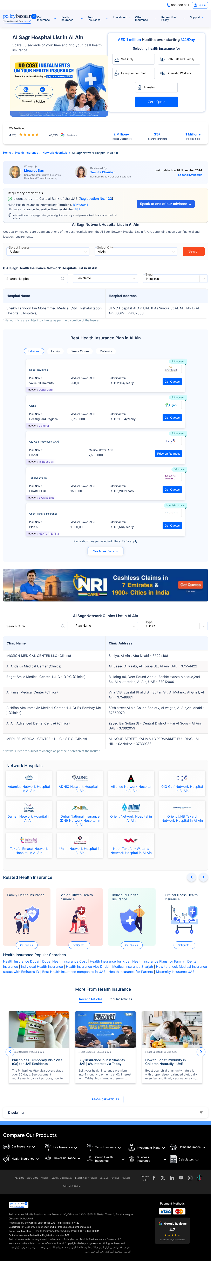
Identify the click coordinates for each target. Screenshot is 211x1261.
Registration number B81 (55, 1235)
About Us (19, 1178)
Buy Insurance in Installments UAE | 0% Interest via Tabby (102, 1062)
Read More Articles (105, 1099)
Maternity (106, 351)
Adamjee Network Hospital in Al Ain (29, 788)
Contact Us (32, 1178)
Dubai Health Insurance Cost (64, 961)
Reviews (115, 1178)
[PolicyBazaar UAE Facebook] (154, 1178)
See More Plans (103, 551)
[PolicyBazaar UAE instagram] (190, 1178)
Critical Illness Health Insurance (181, 897)
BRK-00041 (80, 204)
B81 (77, 209)
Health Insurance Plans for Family (158, 961)
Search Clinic (16, 626)
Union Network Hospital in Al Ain (80, 851)
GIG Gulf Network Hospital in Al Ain (182, 788)
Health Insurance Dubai (21, 961)
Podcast (126, 1178)
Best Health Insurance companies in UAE (74, 972)
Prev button (191, 877)
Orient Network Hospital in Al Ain (131, 818)
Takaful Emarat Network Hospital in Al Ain (29, 851)
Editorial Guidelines (72, 1186)
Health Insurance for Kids (109, 961)
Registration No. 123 (96, 198)
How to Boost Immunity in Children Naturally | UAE (165, 1062)
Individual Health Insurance (125, 897)
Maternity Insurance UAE (175, 972)
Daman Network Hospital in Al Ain (28, 818)
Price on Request (168, 453)
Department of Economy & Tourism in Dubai (32, 1226)
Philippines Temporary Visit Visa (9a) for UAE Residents (37, 1062)
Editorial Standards (190, 174)
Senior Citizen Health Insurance (76, 897)
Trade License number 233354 (74, 1226)
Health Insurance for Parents (131, 972)
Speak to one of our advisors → (166, 204)
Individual (34, 351)
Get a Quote (156, 102)
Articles (44, 1178)
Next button (203, 877)
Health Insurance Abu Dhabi (87, 966)
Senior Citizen (80, 351)
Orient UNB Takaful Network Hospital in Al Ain (182, 818)
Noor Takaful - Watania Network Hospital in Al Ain (131, 851)
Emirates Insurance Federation (25, 1235)
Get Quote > (27, 945)
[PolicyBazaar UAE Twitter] (163, 1178)
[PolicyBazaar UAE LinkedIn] (172, 1178)
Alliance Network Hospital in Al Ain (131, 788)
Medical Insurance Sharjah (132, 966)
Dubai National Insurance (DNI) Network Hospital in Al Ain (80, 820)
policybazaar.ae (92, 1243)
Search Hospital (17, 278)
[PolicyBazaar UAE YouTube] (181, 1178)
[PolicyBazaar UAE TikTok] (199, 1178)
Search (193, 251)
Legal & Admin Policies (86, 1178)
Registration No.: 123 (68, 1222)
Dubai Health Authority (21, 1231)
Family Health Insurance (25, 895)
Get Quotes (172, 381)
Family (55, 351)
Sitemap (104, 1178)
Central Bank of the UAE (42, 1222)
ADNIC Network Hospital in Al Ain (80, 788)
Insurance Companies (61, 1178)
